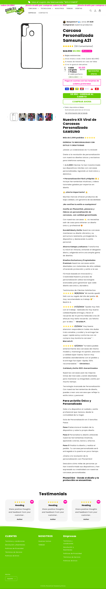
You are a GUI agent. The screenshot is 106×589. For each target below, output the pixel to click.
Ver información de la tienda (76, 113)
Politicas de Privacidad (14, 548)
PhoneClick (49, 586)
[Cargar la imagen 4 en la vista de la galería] (40, 117)
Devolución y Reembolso (15, 545)
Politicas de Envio (12, 556)
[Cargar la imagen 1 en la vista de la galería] (14, 117)
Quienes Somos (44, 541)
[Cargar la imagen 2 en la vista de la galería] (23, 117)
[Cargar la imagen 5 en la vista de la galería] (49, 117)
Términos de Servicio (13, 552)
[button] (90, 10)
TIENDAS (41, 545)
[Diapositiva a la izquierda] (7, 117)
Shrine (63, 586)
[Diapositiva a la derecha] (55, 117)
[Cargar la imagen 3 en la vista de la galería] (31, 117)
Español (10, 579)
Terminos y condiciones (15, 541)
